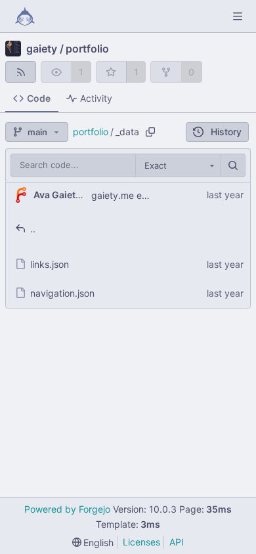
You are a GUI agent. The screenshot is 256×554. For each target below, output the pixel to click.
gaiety (41, 48)
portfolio (87, 48)
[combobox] (178, 165)
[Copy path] (150, 132)
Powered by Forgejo (67, 509)
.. (32, 228)
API (176, 541)
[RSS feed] (20, 72)
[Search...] (233, 165)
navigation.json (62, 293)
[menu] (93, 542)
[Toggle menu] (237, 16)
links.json (49, 264)
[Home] (25, 16)
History (226, 131)
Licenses (141, 541)
